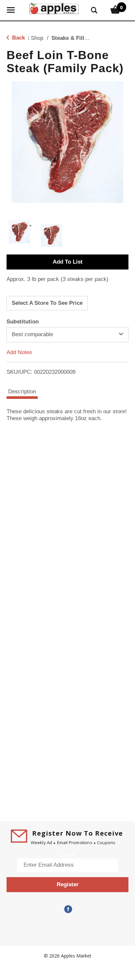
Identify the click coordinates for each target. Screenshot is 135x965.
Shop (37, 38)
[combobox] (67, 334)
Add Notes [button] (19, 352)
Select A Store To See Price (47, 303)
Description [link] (22, 391)
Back (17, 38)
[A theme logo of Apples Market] (54, 7)
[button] (19, 232)
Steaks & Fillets (71, 38)
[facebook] (67, 909)
